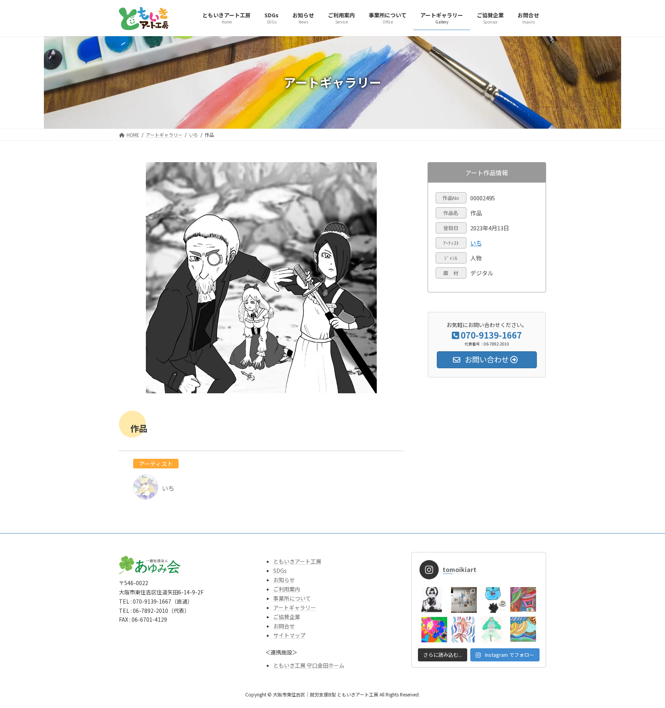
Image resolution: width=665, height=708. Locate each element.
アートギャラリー (294, 607)
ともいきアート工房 (297, 561)
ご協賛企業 (286, 617)
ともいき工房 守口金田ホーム (308, 665)
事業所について (292, 598)
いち (476, 243)
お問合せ (284, 626)
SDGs (280, 570)
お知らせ (284, 580)
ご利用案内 (286, 589)
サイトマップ (289, 635)
